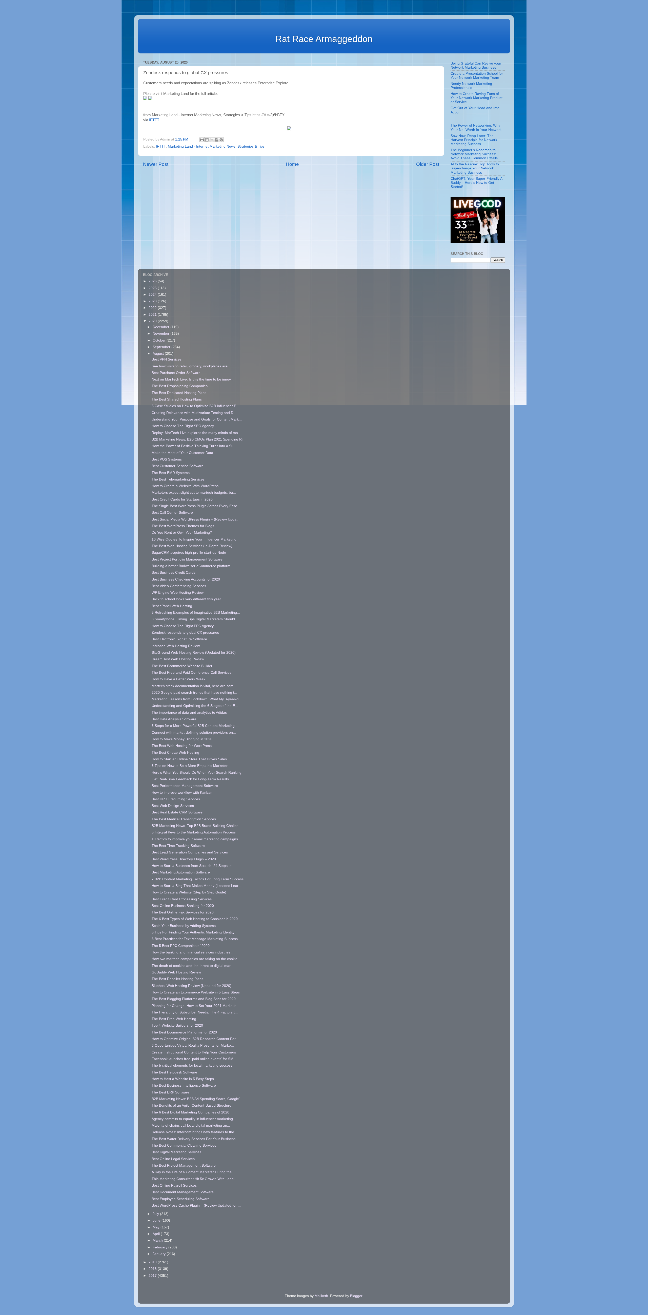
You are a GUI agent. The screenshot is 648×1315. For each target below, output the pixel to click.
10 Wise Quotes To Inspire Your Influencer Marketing (194, 539)
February (160, 1247)
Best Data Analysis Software (174, 719)
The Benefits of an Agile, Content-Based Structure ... (193, 1105)
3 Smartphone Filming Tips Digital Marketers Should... (195, 619)
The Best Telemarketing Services (178, 479)
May (156, 1227)
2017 (153, 1276)
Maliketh (321, 1296)
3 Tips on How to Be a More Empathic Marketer (190, 766)
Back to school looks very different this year (186, 599)
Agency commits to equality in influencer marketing (192, 1119)
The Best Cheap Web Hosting (175, 752)
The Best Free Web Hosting (174, 1019)
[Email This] (202, 139)
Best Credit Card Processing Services (182, 899)
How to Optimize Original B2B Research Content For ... (196, 1039)
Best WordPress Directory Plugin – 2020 (184, 859)
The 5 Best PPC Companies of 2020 (181, 946)
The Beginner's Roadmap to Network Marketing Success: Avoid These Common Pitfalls (474, 154)
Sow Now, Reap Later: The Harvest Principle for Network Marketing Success (474, 140)
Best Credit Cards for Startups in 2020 (182, 499)
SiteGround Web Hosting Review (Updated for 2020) (194, 652)
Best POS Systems (167, 459)
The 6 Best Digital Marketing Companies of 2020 (190, 1112)
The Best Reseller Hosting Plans (177, 979)
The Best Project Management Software (184, 1165)
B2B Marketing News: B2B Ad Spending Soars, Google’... (197, 1099)
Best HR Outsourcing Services (176, 799)
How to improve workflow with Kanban (182, 792)
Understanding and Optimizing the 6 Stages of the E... (195, 706)
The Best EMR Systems (171, 473)
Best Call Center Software (172, 512)
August (159, 353)
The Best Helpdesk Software (174, 1072)
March (158, 1240)
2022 (153, 308)
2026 (153, 281)
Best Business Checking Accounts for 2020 (186, 579)
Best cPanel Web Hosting (172, 606)
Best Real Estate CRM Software (177, 812)
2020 (153, 321)
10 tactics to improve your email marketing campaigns (195, 839)
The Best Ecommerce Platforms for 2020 (184, 1032)
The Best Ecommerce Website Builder (182, 666)
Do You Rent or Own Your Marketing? (182, 532)
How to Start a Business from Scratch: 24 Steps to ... (194, 866)
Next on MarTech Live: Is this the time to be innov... (193, 379)
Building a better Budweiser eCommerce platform (191, 566)
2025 (153, 288)
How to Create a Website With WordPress (185, 486)
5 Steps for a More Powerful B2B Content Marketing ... (195, 726)
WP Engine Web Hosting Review (178, 592)
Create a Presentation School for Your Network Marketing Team (477, 75)
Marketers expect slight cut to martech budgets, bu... (194, 492)
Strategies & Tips (251, 146)
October (160, 340)
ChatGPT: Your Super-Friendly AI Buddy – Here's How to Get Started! (477, 183)
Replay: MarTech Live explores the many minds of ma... (196, 433)
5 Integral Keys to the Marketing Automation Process (194, 832)
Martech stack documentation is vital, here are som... (194, 686)
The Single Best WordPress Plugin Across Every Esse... (196, 506)
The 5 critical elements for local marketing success (192, 1065)
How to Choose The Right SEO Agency (183, 426)
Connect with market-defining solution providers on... (194, 732)
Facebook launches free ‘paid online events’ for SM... (194, 1059)
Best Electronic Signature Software (179, 639)
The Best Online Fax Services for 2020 (183, 912)
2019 (153, 1262)
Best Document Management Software (183, 1192)
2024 (153, 294)
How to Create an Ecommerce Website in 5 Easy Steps (196, 992)
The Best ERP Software (170, 1092)
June (157, 1220)
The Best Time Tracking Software (178, 846)
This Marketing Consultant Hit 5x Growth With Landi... (194, 1179)
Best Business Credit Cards (173, 572)
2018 (153, 1269)
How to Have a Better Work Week (178, 679)
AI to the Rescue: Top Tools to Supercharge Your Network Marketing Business (475, 168)
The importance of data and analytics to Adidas (189, 712)
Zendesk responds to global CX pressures (185, 632)
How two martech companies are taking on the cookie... (196, 959)
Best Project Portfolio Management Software (187, 559)
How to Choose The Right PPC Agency (183, 626)
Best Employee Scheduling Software (181, 1199)
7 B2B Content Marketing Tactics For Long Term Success (198, 879)
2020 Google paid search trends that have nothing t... (194, 692)
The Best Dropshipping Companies (180, 386)
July (156, 1214)
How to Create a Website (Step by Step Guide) (189, 892)
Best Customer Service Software (178, 466)
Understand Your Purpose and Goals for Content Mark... (197, 419)
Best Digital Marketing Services (176, 1152)
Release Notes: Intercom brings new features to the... (194, 1132)
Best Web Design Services (173, 806)
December (161, 327)
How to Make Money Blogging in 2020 (182, 739)
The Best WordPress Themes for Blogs (183, 526)
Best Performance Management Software (185, 786)
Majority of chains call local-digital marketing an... (191, 1125)
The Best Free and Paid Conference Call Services (191, 672)
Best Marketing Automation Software (181, 872)
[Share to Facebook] (216, 139)
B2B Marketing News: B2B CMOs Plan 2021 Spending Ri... (199, 439)
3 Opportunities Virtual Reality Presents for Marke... (193, 1045)
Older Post (427, 164)
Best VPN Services (166, 359)
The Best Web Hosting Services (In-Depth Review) (192, 546)
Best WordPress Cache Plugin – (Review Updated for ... (196, 1205)
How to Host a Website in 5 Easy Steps (183, 1079)
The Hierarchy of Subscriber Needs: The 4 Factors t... (195, 1012)
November (161, 333)
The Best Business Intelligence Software (184, 1085)
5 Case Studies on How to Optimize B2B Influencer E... (195, 406)
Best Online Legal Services (173, 1159)
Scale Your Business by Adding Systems (184, 926)
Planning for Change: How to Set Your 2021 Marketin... (195, 1006)
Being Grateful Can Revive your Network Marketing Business (476, 65)
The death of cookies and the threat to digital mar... (192, 966)
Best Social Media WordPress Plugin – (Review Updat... (196, 519)
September (162, 347)
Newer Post (155, 164)
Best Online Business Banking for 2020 (183, 906)
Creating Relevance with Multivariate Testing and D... (194, 413)
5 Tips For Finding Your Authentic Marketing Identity (193, 932)
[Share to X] (211, 139)
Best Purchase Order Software (176, 373)
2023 (153, 301)
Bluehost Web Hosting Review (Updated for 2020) (191, 986)
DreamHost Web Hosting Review (178, 659)
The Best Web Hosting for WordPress (182, 746)
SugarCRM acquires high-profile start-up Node (189, 552)
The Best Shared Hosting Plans (177, 399)
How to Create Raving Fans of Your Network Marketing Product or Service (476, 98)
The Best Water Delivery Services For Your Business (193, 1139)
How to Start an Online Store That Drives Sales (189, 759)
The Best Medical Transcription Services (184, 819)
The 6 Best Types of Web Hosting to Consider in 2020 (195, 919)
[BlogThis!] (206, 139)
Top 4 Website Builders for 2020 (177, 1025)
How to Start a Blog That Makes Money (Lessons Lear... (196, 886)
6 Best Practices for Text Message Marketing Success (195, 939)
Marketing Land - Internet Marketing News (201, 146)
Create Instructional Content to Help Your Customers (194, 1052)
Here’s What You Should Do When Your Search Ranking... (198, 772)
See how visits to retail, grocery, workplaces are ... (192, 366)
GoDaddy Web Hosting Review (176, 972)
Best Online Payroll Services (174, 1185)
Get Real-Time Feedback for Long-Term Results (190, 779)
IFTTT (154, 120)
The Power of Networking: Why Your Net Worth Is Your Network (476, 127)
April (157, 1234)
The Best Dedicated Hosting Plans (179, 393)
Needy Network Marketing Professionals (471, 86)
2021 (153, 314)
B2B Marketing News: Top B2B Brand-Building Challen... (196, 826)
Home (292, 164)
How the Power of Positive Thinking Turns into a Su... (194, 446)
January (160, 1254)
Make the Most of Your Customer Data (182, 453)
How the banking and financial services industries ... (193, 952)
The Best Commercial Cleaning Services (184, 1145)
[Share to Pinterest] (221, 139)
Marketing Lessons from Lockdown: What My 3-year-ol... (197, 699)
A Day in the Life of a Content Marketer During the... (193, 1172)
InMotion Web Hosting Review (176, 646)
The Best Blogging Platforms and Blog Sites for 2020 (194, 999)
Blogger (356, 1296)
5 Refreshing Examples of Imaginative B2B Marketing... (196, 612)
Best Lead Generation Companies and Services (190, 852)
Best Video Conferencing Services (179, 586)
